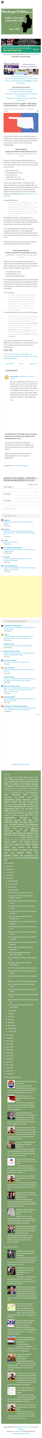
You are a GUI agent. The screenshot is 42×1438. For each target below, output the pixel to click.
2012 (31, 778)
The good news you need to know (21, 76)
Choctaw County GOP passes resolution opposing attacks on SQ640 (26, 1161)
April (9, 1022)
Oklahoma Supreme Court (28, 833)
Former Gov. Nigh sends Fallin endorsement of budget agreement (25, 1144)
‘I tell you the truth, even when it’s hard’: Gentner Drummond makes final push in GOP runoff (18, 637)
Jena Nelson (25, 354)
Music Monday (18, 824)
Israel (36, 811)
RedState (7, 529)
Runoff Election (27, 838)
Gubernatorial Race (11, 809)
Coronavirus (15, 795)
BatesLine (7, 520)
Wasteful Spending (30, 858)
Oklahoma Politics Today (11, 651)
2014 (6, 780)
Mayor (6, 824)
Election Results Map (13, 802)
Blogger (21, 1429)
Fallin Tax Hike (27, 804)
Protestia (6, 557)
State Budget (14, 845)
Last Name (7, 500)
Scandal (23, 840)
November (11, 884)
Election (27, 799)
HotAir (6, 540)
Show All (37, 714)
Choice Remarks (9, 668)
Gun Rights (29, 809)
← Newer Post (8, 363)
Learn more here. (34, 54)
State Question (18, 847)
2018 (31, 780)
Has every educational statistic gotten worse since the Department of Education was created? (20, 679)
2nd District (33, 782)
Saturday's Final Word (10, 542)
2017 (24, 780)
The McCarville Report (11, 566)
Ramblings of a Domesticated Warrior (16, 706)
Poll (19, 356)
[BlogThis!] (7, 350)
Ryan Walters (26, 356)
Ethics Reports (13, 804)
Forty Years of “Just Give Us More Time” (16, 662)
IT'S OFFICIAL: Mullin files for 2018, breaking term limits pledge (26, 1390)
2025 (8, 869)
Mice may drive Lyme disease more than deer (18, 646)
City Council (14, 790)
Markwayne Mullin (11, 822)
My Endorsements (15, 826)
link (35, 151)
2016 (15, 780)
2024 (8, 872)
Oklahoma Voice (9, 644)
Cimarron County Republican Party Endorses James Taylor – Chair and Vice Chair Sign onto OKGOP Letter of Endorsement (20, 689)
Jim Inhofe (29, 813)
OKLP (21, 829)
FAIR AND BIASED (9, 697)
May (9, 1019)
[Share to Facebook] (11, 350)
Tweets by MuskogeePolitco (21, 764)
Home (21, 363)
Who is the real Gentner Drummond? (21, 89)
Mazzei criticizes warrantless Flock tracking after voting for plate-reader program (19, 654)
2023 (8, 875)
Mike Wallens (14, 376)
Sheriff (32, 840)
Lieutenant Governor (12, 820)
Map (30, 820)
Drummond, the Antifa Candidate (21, 91)
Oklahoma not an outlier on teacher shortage (22, 981)
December (11, 881)
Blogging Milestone (10, 788)
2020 (13, 782)
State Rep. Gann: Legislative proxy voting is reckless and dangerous (26, 1253)
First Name (7, 494)
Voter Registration (26, 856)
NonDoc (6, 635)
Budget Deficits (24, 788)
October (10, 887)
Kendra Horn (17, 815)
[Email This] (4, 350)
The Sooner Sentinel (10, 660)
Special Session (31, 842)
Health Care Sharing (25, 811)
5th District (13, 784)
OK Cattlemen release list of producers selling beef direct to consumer (26, 1340)
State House (31, 844)
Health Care (8, 811)
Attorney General (26, 786)
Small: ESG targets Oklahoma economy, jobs (22, 968)
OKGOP (7, 829)
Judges (6, 815)
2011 (8, 1065)
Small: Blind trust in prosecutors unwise (20, 893)
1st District (8, 778)
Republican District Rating (11, 837)
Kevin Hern (29, 815)
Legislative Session (16, 817)
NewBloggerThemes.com (21, 1433)
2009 (8, 1071)
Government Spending (12, 806)
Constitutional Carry (17, 793)
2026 (8, 866)
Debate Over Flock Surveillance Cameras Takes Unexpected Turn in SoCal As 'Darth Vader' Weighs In (19, 533)
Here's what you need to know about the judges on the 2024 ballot (25, 1178)
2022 (11, 354)
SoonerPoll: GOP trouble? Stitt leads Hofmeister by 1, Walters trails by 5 (20, 104)
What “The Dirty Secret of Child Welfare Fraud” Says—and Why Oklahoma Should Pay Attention (20, 709)
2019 (5, 782)
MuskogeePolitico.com (22, 1427)
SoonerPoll (34, 356)
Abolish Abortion (31, 784)
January (10, 1031)
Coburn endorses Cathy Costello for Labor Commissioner (24, 1356)
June (9, 1016)
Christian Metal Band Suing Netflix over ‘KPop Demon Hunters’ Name (18, 559)
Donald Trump (25, 797)
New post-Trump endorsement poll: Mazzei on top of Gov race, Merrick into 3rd (26, 1195)
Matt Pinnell (28, 822)
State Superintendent (10, 358)
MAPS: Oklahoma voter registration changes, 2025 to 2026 (25, 1098)
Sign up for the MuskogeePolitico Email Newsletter (21, 78)
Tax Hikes (23, 850)
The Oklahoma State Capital (12, 548)
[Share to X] (9, 350)
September (11, 890)
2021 (8, 1035)
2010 (21, 778)
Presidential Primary (25, 835)
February (11, 1028)
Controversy (33, 793)
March (10, 1025)
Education (9, 799)
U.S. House (17, 852)
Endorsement (33, 802)
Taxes (35, 850)
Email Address (8, 487)
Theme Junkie (18, 1431)
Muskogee (34, 824)
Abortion (11, 786)
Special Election (10, 842)
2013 (8, 1059)
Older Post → (33, 363)
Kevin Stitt (14, 356)
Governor (17, 354)
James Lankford (13, 813)
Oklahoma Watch (9, 677)
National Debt (30, 826)
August (10, 1010)
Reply (12, 400)
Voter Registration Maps (12, 858)
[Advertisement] (21, 597)
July (9, 1013)
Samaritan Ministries (10, 840)
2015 (8, 1053)
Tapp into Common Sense (12, 686)
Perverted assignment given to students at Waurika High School (26, 1212)
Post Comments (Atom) (20, 465)
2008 (8, 1074)
